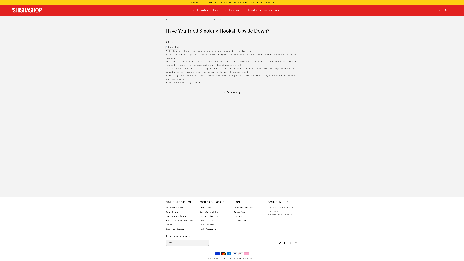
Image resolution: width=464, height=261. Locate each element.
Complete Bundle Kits (209, 212)
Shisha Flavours (206, 220)
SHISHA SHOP (224, 258)
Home (168, 20)
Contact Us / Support (175, 229)
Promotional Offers (178, 20)
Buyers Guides (172, 212)
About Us (170, 225)
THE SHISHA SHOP (236, 258)
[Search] (440, 10)
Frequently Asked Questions (178, 216)
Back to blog (233, 92)
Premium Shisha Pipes (209, 216)
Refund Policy (240, 212)
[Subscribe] (206, 243)
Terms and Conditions (243, 208)
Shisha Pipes (205, 208)
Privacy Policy (239, 216)
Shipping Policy (240, 220)
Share (170, 42)
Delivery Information (175, 208)
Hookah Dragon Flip (188, 54)
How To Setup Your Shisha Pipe (179, 220)
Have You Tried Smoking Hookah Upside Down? (203, 20)
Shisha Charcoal (207, 225)
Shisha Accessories (208, 229)
